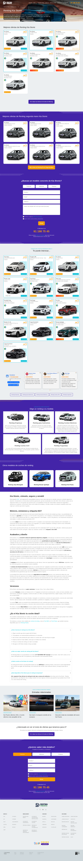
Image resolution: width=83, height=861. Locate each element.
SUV (18, 499)
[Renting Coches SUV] (22, 440)
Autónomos (65, 2)
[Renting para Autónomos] (41, 417)
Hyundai (14, 816)
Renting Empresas (15, 394)
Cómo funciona (74, 816)
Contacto (73, 819)
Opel (4, 827)
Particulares (53, 2)
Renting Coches (14, 6)
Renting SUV (64, 829)
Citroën (14, 819)
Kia (18, 6)
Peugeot (14, 824)
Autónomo (41, 186)
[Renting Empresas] (15, 417)
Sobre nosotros (65, 816)
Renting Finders (7, 6)
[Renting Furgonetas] (61, 440)
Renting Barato (65, 821)
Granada (44, 827)
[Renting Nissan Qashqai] (41, 476)
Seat (4, 821)
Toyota (5, 824)
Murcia (52, 824)
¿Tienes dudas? (65, 819)
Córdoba (44, 824)
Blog (72, 837)
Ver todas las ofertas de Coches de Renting (41, 101)
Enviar (41, 223)
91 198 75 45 (41, 231)
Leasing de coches (34, 822)
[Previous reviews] (24, 380)
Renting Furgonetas (67, 394)
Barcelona (53, 816)
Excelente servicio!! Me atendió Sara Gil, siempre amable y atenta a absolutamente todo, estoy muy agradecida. (51, 381)
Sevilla (44, 821)
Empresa (54, 186)
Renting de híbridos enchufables (26, 831)
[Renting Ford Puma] (67, 476)
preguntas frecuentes (40, 235)
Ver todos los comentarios (13, 382)
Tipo (34, 2)
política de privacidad (37, 216)
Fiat (4, 816)
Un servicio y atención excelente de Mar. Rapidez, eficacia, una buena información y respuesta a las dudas (33, 381)
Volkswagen (15, 821)
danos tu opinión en (13, 384)
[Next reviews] (78, 380)
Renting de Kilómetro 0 (34, 831)
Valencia (44, 819)
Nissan (13, 827)
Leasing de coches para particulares (35, 817)
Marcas (47, 2)
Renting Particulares (74, 822)
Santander (53, 819)
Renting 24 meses (27, 825)
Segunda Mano (41, 2)
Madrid (44, 816)
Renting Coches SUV (55, 394)
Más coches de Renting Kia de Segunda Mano (41, 167)
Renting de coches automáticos (35, 826)
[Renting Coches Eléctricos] (67, 417)
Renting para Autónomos (28, 394)
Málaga (53, 821)
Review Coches (32, 712)
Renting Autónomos (64, 826)
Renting (30, 2)
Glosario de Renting (73, 834)
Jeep (4, 829)
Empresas (59, 2)
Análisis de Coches (7, 712)
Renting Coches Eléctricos (42, 394)
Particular (29, 186)
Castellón (53, 827)
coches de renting (35, 621)
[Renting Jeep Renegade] (15, 476)
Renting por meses (25, 817)
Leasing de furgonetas (25, 822)
